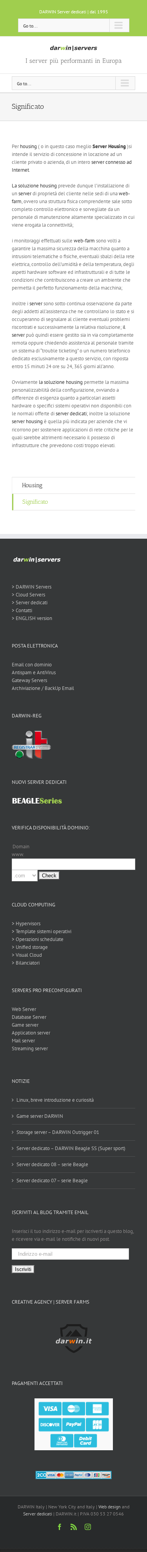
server (24, 193)
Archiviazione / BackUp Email (43, 688)
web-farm (84, 240)
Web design (109, 1507)
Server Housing (109, 146)
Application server (31, 1032)
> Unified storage (30, 947)
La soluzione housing (34, 185)
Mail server (23, 1040)
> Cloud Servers (28, 594)
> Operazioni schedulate (38, 939)
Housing (32, 485)
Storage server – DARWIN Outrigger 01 (57, 1132)
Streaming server (30, 1048)
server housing (27, 421)
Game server (25, 1025)
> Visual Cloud (27, 955)
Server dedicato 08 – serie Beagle (52, 1164)
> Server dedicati (29, 602)
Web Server (24, 1009)
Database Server (29, 1017)
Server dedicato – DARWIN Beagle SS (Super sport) (70, 1148)
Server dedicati (37, 1514)
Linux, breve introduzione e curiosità (55, 1100)
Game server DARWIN (39, 1116)
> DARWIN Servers (31, 586)
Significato (35, 501)
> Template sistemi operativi (41, 931)
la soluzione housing (61, 382)
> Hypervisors (26, 923)
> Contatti (22, 610)
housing (28, 146)
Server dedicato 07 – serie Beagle (52, 1180)
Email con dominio (32, 664)
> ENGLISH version (32, 618)
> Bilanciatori (26, 962)
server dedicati (71, 413)
